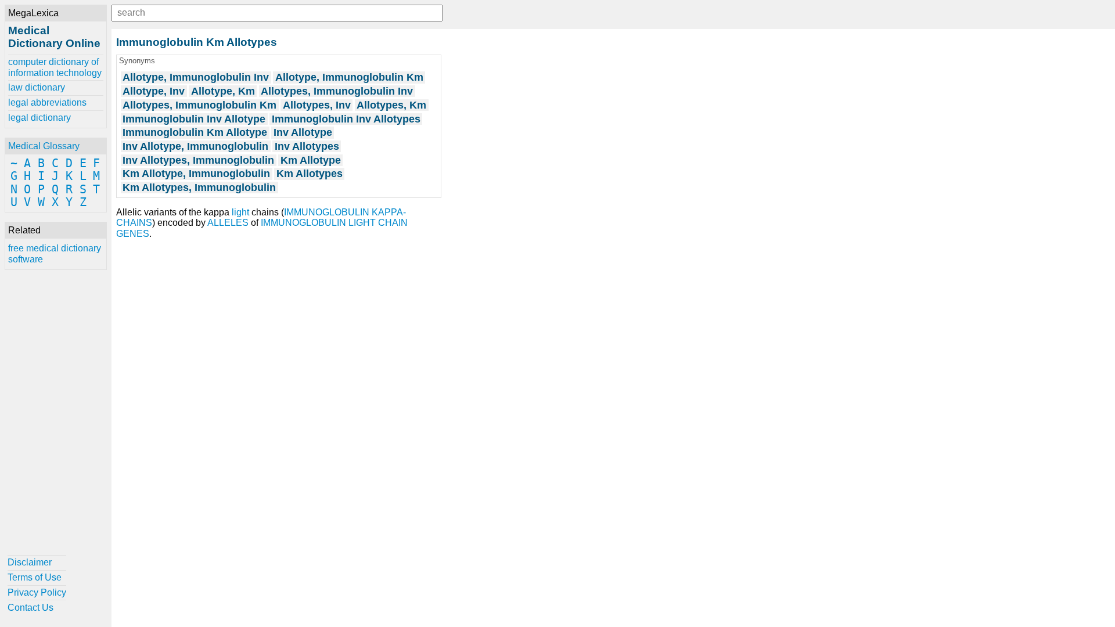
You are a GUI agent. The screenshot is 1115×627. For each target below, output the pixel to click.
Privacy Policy (37, 592)
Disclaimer (30, 562)
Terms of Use (35, 577)
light (240, 212)
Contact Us (30, 607)
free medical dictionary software (54, 253)
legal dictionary (39, 117)
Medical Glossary (44, 146)
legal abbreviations (47, 102)
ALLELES (228, 223)
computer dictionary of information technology (55, 67)
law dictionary (36, 87)
